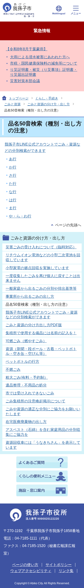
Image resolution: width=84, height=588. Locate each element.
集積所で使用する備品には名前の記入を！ (41, 333)
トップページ (18, 98)
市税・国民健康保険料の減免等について (43, 63)
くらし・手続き (46, 98)
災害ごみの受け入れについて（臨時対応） (41, 247)
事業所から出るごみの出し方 (30, 296)
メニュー (76, 13)
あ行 (12, 159)
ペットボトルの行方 (22, 362)
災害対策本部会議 (25, 81)
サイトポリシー (59, 565)
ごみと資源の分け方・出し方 (48, 104)
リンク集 (66, 571)
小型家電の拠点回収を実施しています (37, 268)
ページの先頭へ (68, 225)
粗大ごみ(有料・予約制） (27, 377)
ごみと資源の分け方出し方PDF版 (34, 325)
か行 (12, 167)
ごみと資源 (12, 104)
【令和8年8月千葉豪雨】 (26, 49)
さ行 (12, 175)
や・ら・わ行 (20, 216)
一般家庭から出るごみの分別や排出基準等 (41, 288)
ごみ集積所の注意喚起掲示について (35, 401)
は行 (12, 200)
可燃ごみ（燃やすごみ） (26, 341)
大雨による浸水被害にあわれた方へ (40, 57)
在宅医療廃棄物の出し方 (26, 422)
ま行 (12, 208)
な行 (12, 192)
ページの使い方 (25, 565)
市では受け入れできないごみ (30, 393)
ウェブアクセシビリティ (30, 571)
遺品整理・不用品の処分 (26, 385)
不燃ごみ (13, 369)
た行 (12, 184)
